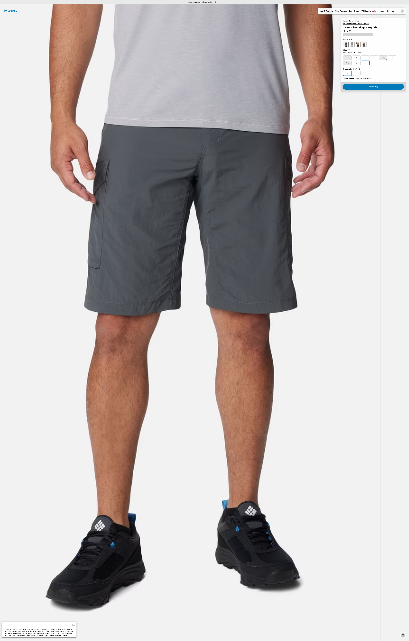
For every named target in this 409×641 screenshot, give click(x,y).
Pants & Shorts (348, 21)
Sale (379, 11)
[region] (204, 322)
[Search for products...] (393, 11)
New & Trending (331, 11)
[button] (403, 635)
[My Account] (397, 11)
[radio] (346, 44)
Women (348, 11)
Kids (355, 11)
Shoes (361, 11)
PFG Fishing (370, 11)
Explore (385, 11)
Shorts (357, 21)
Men (341, 11)
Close (73, 625)
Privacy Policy (62, 635)
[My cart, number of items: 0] (402, 11)
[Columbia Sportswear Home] (10, 10)
